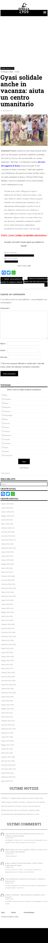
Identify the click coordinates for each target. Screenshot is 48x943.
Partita (13, 912)
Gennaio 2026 (6, 532)
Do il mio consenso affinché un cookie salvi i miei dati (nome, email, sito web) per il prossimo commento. (22, 365)
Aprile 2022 (5, 713)
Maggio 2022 (5, 709)
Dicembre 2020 (6, 765)
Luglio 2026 (5, 508)
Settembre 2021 (6, 729)
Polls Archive (5, 473)
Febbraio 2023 (6, 672)
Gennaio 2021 (6, 761)
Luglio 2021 (5, 737)
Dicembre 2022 (6, 680)
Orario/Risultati (29, 912)
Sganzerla (7, 407)
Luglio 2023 (5, 652)
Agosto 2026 (5, 504)
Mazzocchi (7, 435)
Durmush (7, 423)
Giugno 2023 (5, 656)
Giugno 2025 (5, 560)
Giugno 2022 (5, 705)
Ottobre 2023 (5, 640)
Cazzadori (7, 443)
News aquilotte (7, 68)
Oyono (6, 447)
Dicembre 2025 (6, 536)
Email (3, 350)
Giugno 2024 (5, 608)
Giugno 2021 (5, 741)
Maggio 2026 (5, 516)
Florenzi (6, 427)
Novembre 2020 (6, 769)
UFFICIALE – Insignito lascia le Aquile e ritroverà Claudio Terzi (22, 798)
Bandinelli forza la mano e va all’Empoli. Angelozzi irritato (20, 810)
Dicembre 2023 (6, 632)
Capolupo (7, 411)
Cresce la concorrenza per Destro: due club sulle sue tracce (36, 281)
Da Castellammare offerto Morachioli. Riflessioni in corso (20, 814)
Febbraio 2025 (6, 576)
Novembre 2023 (6, 636)
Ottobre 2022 (5, 688)
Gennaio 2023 (6, 676)
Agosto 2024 (5, 600)
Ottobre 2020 (5, 773)
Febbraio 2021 (6, 757)
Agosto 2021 (5, 733)
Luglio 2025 (5, 556)
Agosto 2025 (5, 552)
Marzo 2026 (5, 524)
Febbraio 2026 (6, 528)
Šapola (6, 403)
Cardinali (7, 431)
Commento (5, 308)
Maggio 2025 (5, 564)
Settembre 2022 (6, 693)
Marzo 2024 (5, 620)
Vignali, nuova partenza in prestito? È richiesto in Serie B (11, 280)
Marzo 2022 (5, 717)
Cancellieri (7, 399)
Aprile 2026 (5, 520)
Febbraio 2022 (6, 721)
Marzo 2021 (5, 753)
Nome (3, 343)
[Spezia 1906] (24, 14)
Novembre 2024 (6, 588)
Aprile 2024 (5, 616)
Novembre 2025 (6, 540)
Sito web (3, 357)
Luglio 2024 (5, 604)
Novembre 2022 (6, 684)
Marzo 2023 (5, 668)
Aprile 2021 (5, 749)
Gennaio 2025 (6, 580)
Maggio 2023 (5, 660)
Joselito (6, 451)
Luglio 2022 (5, 701)
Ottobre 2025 (5, 544)
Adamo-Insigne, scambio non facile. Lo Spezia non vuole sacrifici (23, 802)
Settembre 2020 (6, 777)
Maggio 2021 (5, 745)
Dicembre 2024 (6, 584)
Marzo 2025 (5, 572)
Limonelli (7, 439)
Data (3, 912)
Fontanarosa (8, 455)
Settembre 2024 (6, 596)
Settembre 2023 (6, 644)
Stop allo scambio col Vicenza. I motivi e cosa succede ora (20, 806)
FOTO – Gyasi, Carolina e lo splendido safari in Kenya (24, 235)
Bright (6, 419)
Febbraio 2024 (6, 624)
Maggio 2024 (5, 612)
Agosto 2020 (5, 781)
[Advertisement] (24, 40)
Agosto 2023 (5, 648)
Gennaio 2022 (6, 725)
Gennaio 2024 (6, 628)
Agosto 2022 (5, 697)
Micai (5, 395)
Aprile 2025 (5, 568)
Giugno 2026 (5, 512)
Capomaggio (8, 415)
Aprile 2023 (5, 664)
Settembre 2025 (6, 548)
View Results (24, 468)
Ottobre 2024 (5, 592)
